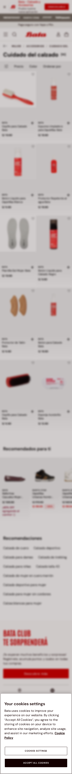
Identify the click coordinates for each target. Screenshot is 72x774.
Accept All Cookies (36, 762)
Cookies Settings (36, 750)
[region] (36, 733)
